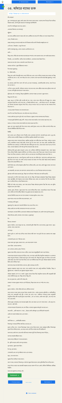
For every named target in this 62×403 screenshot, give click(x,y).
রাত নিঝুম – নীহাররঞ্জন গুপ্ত (14, 13)
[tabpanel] (31, 196)
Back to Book (28, 382)
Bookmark (13, 375)
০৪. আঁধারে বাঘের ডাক (24, 13)
